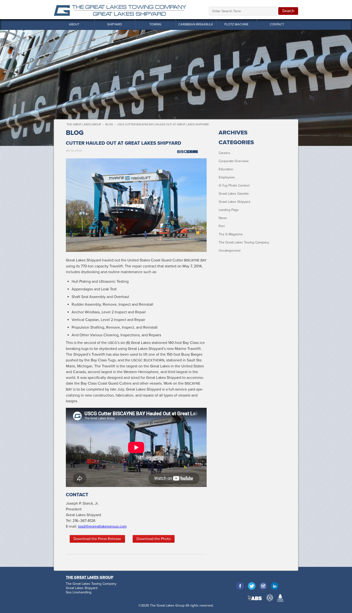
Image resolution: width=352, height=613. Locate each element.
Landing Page (229, 210)
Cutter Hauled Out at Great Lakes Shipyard (163, 124)
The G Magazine (231, 234)
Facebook (240, 586)
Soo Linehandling (78, 592)
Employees (227, 177)
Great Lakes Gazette (234, 194)
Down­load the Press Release (97, 538)
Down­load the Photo (153, 538)
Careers (224, 153)
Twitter (251, 586)
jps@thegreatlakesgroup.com (102, 526)
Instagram (263, 586)
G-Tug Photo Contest (234, 185)
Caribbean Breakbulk (195, 24)
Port (222, 226)
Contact (277, 24)
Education (226, 169)
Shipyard (114, 24)
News (223, 218)
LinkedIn (274, 586)
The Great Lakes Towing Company (244, 242)
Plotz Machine (236, 24)
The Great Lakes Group (120, 9)
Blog (109, 124)
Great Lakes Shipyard (234, 202)
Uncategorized (229, 251)
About (74, 24)
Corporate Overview (234, 161)
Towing (155, 24)
